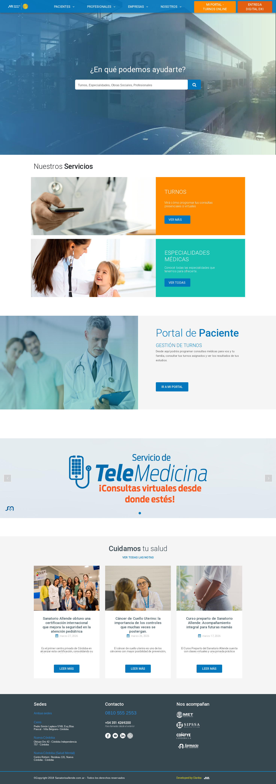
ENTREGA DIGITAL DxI (255, 7)
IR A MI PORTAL (172, 387)
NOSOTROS (169, 6)
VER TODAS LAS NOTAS (138, 557)
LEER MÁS (67, 668)
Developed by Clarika (189, 777)
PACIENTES (62, 6)
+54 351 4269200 (118, 723)
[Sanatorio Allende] (18, 6)
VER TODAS (177, 282)
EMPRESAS (136, 6)
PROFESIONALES (99, 6)
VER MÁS (175, 219)
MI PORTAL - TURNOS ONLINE (215, 7)
